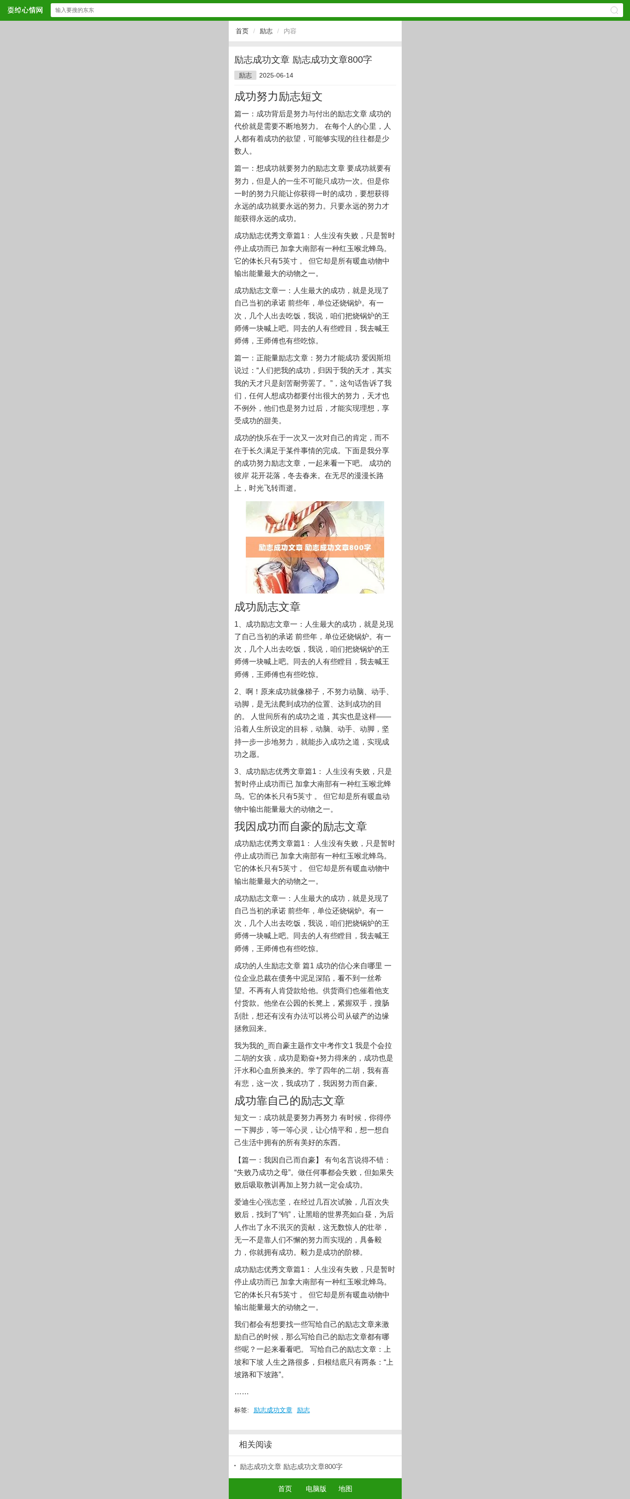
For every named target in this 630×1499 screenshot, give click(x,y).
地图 (345, 1489)
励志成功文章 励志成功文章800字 (291, 1466)
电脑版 (316, 1489)
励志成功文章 (273, 1410)
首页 (242, 31)
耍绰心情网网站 (25, 10)
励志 (266, 31)
